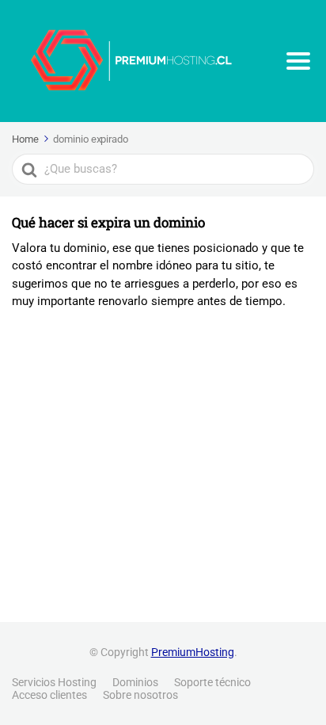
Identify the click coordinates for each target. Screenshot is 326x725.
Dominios (135, 682)
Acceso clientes (49, 695)
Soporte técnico (212, 682)
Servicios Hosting (54, 682)
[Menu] (298, 61)
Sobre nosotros (140, 695)
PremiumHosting (192, 652)
